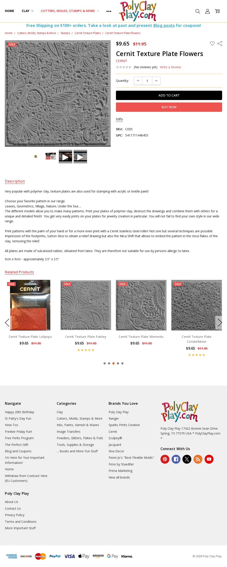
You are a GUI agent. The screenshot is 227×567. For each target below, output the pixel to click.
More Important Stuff (20, 528)
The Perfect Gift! (16, 445)
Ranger (114, 418)
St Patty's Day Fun (18, 418)
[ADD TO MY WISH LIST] (48, 295)
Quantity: (122, 80)
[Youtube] (209, 459)
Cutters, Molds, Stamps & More (68, 11)
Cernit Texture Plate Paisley (30, 337)
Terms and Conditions (21, 521)
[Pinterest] (164, 459)
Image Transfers (68, 431)
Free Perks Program (19, 438)
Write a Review (170, 67)
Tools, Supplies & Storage (75, 445)
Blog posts (164, 25)
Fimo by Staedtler (121, 464)
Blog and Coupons (18, 451)
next (220, 323)
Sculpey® (115, 438)
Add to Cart (30, 311)
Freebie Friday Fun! (18, 431)
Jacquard (115, 445)
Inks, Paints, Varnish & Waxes (78, 425)
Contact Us (13, 508)
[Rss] (198, 459)
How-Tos (11, 425)
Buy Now (30, 321)
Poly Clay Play (119, 412)
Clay (26, 11)
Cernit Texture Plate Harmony (197, 337)
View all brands (119, 477)
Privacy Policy (14, 515)
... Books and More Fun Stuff (77, 451)
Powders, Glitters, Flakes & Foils (80, 438)
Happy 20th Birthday (19, 412)
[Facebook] (176, 459)
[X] (186, 459)
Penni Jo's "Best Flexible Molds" (131, 457)
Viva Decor (116, 451)
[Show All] (109, 11)
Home (9, 11)
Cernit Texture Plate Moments (85, 337)
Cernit (113, 431)
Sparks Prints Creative (124, 425)
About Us (11, 502)
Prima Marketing (120, 471)
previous (7, 323)
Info (119, 119)
